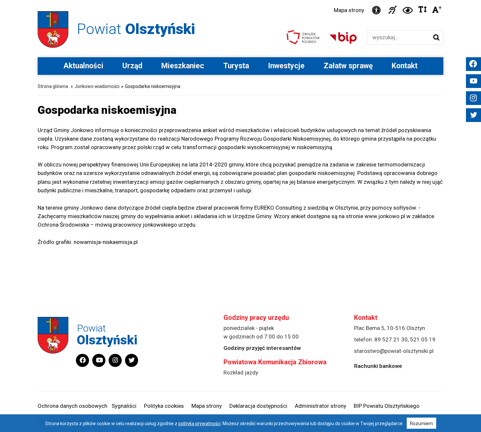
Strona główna (53, 86)
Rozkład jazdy (240, 372)
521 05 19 (423, 339)
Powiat (136, 29)
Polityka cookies (164, 406)
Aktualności (83, 65)
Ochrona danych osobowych (72, 406)
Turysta (236, 65)
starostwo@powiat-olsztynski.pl (394, 351)
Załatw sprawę (348, 65)
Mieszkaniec (182, 65)
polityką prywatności (199, 423)
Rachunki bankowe (378, 366)
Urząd (132, 65)
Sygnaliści (124, 406)
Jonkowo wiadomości (97, 86)
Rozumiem (421, 423)
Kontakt (405, 65)
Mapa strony (349, 10)
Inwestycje (286, 65)
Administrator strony (320, 406)
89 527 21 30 (391, 339)
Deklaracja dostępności (258, 406)
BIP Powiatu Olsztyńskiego (386, 406)
